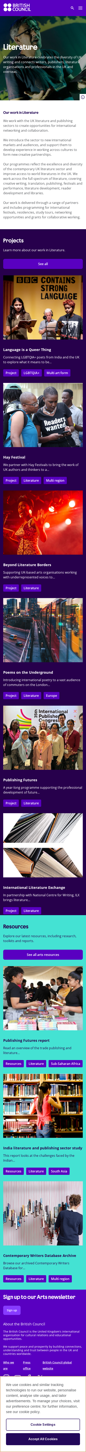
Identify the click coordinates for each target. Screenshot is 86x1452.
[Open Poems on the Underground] (43, 630)
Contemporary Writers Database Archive (39, 1255)
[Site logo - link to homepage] (17, 8)
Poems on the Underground (28, 672)
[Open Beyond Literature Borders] (43, 522)
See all (43, 264)
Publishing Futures (20, 779)
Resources (13, 1063)
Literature (31, 480)
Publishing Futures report (26, 1040)
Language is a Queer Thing (27, 349)
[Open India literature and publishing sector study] (43, 1106)
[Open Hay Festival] (43, 415)
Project (11, 373)
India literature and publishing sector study (42, 1148)
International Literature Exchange (34, 887)
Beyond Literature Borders (27, 564)
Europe (51, 695)
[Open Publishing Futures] (43, 738)
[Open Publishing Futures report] (43, 998)
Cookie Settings (43, 1424)
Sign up (12, 1310)
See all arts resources (43, 954)
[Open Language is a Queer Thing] (43, 307)
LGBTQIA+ (31, 373)
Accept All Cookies (43, 1439)
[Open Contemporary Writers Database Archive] (43, 1213)
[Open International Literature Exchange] (43, 845)
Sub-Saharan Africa (65, 1063)
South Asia (59, 1171)
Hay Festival (14, 457)
